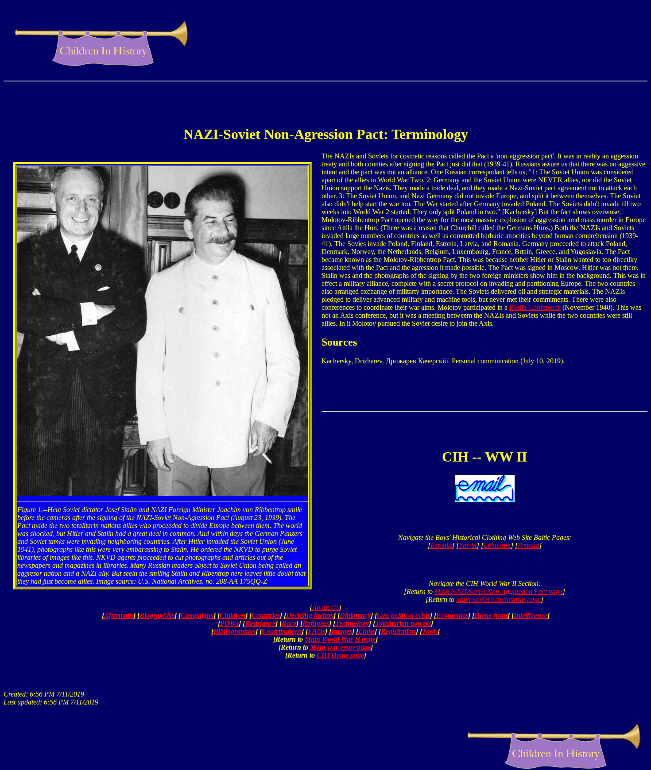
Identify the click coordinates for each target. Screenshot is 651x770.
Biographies (157, 615)
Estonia (441, 545)
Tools (430, 631)
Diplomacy (355, 615)
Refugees (315, 623)
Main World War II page (340, 639)
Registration (398, 631)
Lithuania (497, 545)
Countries (266, 615)
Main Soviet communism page (498, 599)
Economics (452, 615)
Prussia (528, 545)
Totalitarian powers (403, 623)
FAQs (316, 631)
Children (232, 615)
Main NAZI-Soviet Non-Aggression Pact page (498, 591)
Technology (352, 623)
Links (366, 631)
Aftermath (118, 615)
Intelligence (530, 615)
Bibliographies (234, 631)
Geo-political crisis (403, 615)
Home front (491, 615)
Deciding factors (309, 615)
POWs (229, 623)
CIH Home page (340, 655)
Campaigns (197, 615)
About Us (325, 607)
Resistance (260, 623)
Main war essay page (340, 647)
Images (341, 631)
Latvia (468, 545)
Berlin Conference (535, 307)
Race (289, 623)
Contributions (282, 631)
